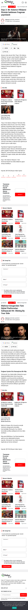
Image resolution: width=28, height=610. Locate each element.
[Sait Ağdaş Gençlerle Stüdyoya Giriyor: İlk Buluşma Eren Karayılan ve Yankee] (7, 247)
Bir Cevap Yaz (6, 260)
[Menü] (2, 2)
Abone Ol (20, 194)
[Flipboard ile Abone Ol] (14, 44)
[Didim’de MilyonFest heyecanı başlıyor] (20, 247)
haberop (7, 19)
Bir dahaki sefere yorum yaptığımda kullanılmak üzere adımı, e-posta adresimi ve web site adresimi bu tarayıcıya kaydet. (14, 292)
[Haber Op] (9, 2)
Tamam (14, 607)
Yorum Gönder (6, 296)
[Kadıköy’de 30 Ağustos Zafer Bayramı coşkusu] (21, 97)
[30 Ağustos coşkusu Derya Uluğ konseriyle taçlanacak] (7, 97)
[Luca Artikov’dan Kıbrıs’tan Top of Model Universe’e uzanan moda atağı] (7, 112)
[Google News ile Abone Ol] (6, 44)
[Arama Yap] (26, 2)
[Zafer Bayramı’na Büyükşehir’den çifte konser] (20, 232)
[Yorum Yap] (11, 48)
